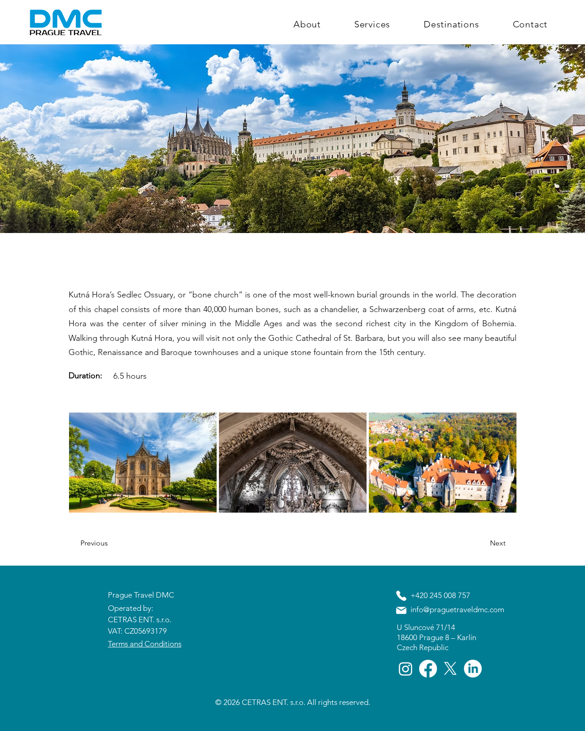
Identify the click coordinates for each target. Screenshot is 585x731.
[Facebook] (428, 669)
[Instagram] (406, 669)
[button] (110, 543)
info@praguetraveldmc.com (457, 609)
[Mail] (401, 610)
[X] (450, 669)
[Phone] (401, 596)
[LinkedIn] (473, 669)
